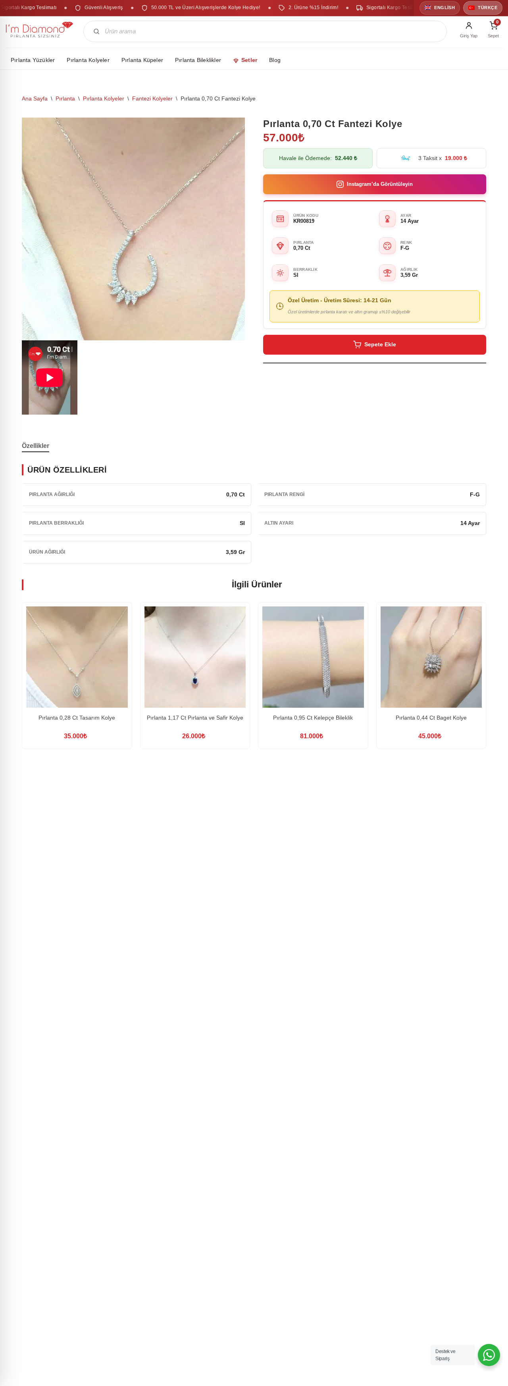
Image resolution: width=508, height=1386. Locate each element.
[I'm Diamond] (40, 31)
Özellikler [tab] (35, 445)
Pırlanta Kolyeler (103, 98)
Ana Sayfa (35, 98)
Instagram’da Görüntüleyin (380, 184)
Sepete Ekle (380, 344)
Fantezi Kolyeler (152, 98)
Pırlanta (65, 98)
